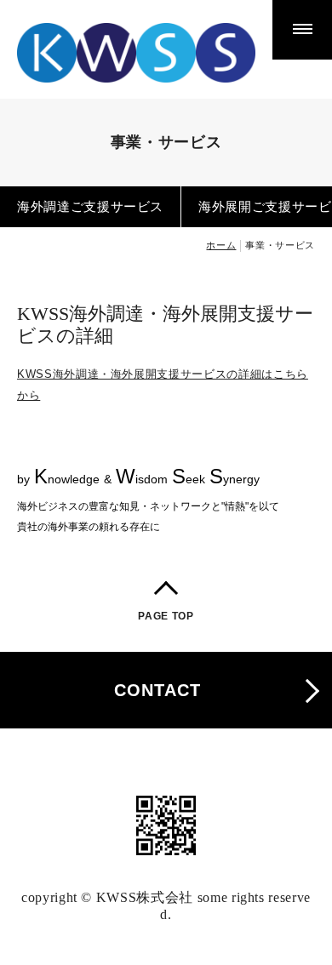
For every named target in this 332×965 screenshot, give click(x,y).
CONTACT (157, 690)
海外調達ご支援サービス (90, 206)
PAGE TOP (165, 616)
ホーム (221, 245)
